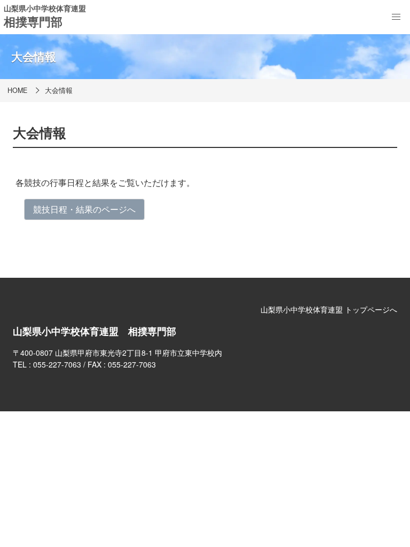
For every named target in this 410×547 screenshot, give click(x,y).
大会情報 (59, 90)
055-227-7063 (57, 364)
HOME (17, 90)
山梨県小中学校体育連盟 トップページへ (329, 309)
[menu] (396, 17)
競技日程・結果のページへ (84, 209)
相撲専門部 (33, 21)
